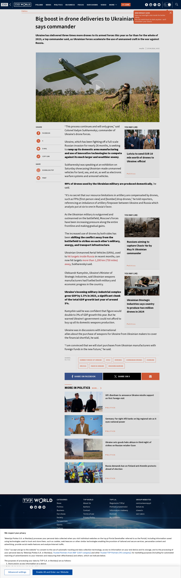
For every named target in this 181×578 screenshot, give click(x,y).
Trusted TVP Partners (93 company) (115, 553)
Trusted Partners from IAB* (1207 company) (72, 553)
